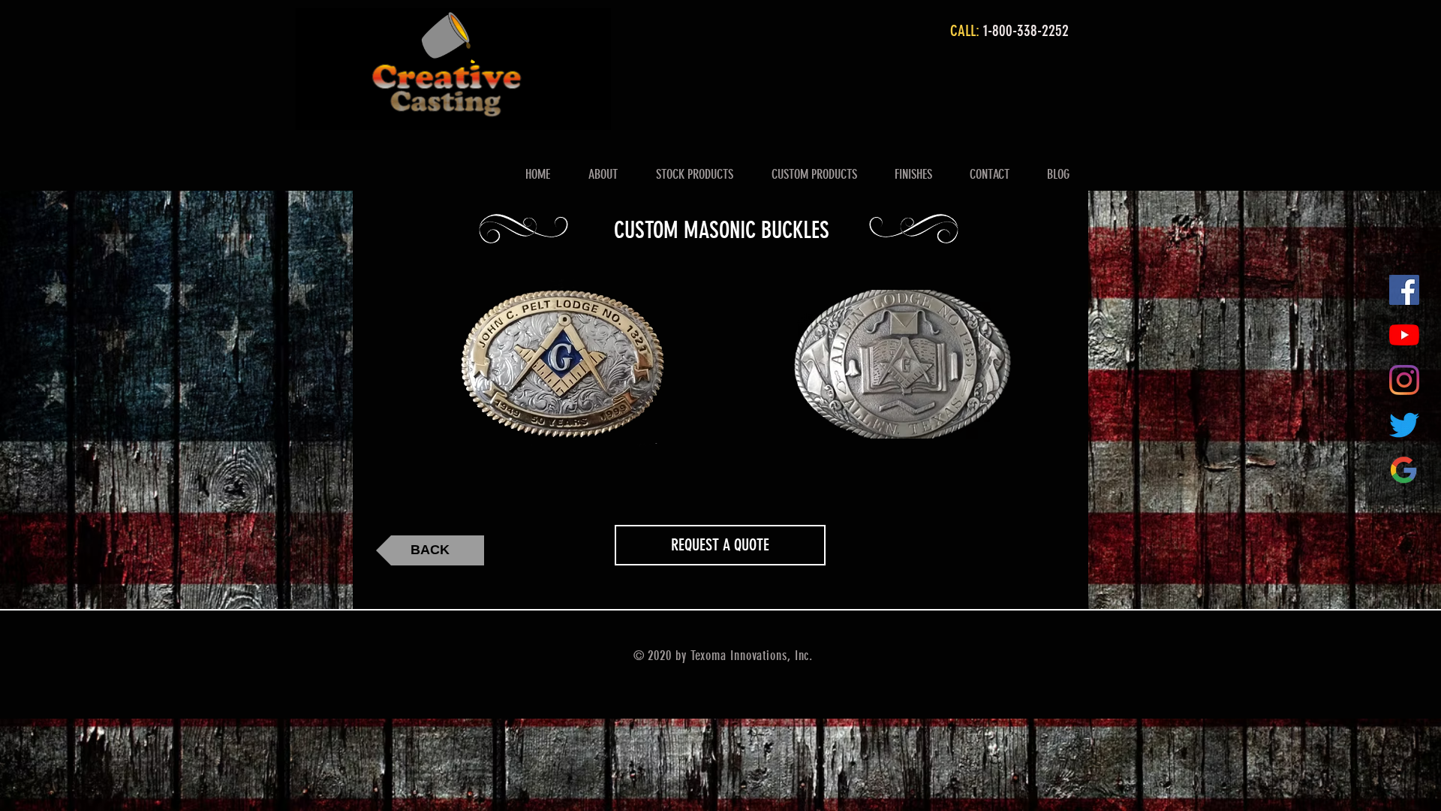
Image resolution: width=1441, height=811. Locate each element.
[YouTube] (1404, 335)
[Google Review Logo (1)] (1404, 470)
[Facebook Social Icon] (1404, 290)
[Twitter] (1404, 425)
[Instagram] (1404, 380)
